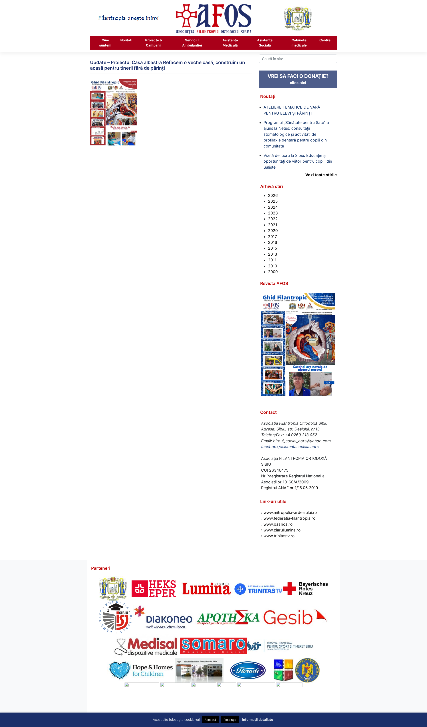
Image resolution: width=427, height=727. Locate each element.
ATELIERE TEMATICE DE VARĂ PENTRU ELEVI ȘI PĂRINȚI (292, 110)
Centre (324, 40)
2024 (273, 207)
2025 (273, 201)
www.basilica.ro (277, 524)
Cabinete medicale (299, 42)
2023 (273, 213)
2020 (273, 230)
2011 (272, 260)
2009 (273, 271)
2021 (272, 224)
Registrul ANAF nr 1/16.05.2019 (289, 487)
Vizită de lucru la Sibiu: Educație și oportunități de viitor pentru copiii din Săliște (298, 161)
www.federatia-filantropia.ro (290, 518)
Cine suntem (105, 42)
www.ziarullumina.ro (282, 530)
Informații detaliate (257, 719)
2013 (272, 254)
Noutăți (126, 40)
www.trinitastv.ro (279, 535)
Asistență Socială (265, 42)
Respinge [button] (230, 719)
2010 (272, 266)
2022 (273, 218)
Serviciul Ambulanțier (192, 42)
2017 (272, 236)
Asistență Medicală (230, 42)
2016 (272, 242)
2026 (273, 195)
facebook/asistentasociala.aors (290, 446)
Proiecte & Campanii (153, 42)
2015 (272, 248)
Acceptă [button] (210, 719)
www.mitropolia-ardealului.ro (290, 512)
